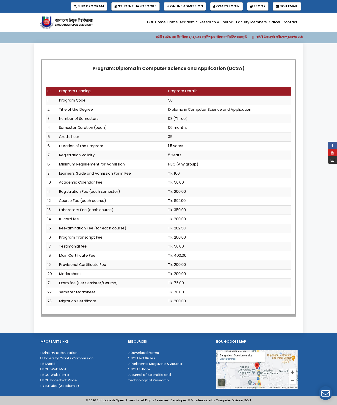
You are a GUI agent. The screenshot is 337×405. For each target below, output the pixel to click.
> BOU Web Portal (54, 374)
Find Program (90, 6)
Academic (189, 22)
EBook (259, 6)
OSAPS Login (227, 6)
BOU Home (156, 22)
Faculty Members (251, 22)
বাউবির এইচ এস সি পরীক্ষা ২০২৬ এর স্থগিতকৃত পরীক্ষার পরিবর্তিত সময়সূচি (195, 37)
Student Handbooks (137, 6)
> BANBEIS (47, 363)
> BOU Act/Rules (141, 358)
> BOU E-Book (139, 369)
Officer (275, 22)
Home (172, 22)
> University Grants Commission (67, 358)
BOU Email (288, 6)
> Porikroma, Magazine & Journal (155, 363)
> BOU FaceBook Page (58, 380)
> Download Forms (143, 352)
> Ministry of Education (58, 352)
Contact (290, 22)
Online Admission (186, 6)
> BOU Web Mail (53, 369)
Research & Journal (216, 22)
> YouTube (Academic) (59, 385)
